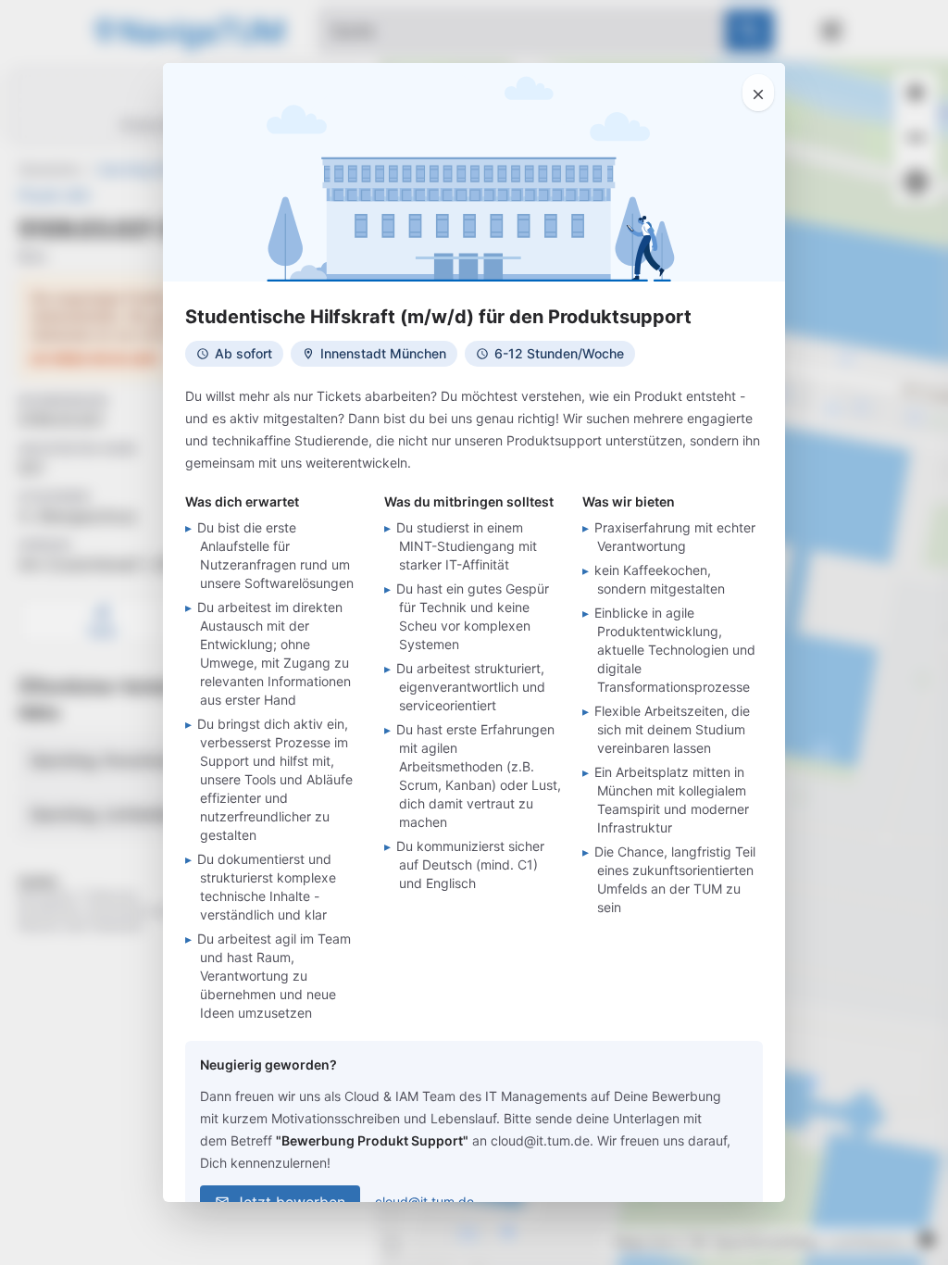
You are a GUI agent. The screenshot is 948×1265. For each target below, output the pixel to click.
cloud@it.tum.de (424, 1201)
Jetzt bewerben (290, 1202)
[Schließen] (758, 92)
